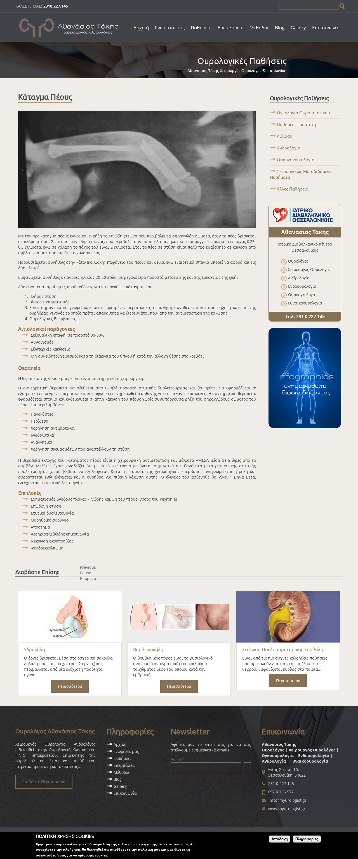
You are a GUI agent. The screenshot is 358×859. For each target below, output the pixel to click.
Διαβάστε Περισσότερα (43, 781)
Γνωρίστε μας (170, 27)
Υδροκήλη (34, 649)
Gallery (298, 27)
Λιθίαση (284, 136)
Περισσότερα (70, 686)
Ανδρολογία (288, 148)
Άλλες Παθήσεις (292, 189)
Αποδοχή (280, 839)
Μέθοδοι (259, 27)
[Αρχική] (69, 39)
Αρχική (141, 27)
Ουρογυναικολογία (295, 159)
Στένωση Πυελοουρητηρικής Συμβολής (284, 649)
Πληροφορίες (306, 839)
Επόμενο (88, 578)
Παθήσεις (201, 27)
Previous (88, 567)
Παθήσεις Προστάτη (296, 124)
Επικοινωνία (326, 27)
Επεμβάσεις (230, 27)
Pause (85, 572)
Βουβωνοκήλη (148, 649)
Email (177, 759)
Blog (279, 27)
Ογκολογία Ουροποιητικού (303, 112)
